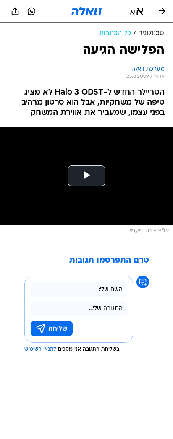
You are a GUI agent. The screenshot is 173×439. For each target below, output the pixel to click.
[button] (136, 11)
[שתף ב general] (15, 11)
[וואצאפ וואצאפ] (31, 11)
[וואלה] (86, 11)
